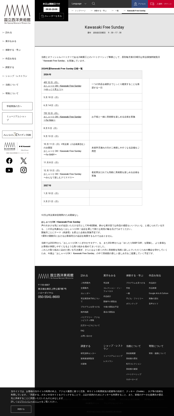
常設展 (106, 283)
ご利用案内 (85, 283)
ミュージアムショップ (16, 118)
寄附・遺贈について (157, 353)
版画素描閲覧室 (87, 358)
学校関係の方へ (14, 106)
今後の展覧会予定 (111, 307)
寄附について (11, 93)
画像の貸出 (153, 298)
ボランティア (132, 304)
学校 (128, 288)
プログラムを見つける (90, 307)
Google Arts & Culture (158, 293)
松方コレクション (133, 364)
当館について (11, 84)
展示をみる (10, 41)
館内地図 (84, 312)
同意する (21, 409)
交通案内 (84, 288)
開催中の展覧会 (110, 301)
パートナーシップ (133, 374)
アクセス (142, 4)
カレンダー (85, 293)
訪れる (8, 32)
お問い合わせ (86, 336)
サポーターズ (132, 379)
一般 (117, 11)
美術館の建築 (132, 369)
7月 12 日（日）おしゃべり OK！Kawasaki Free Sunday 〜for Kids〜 (62, 116)
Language (77, 3)
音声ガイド (153, 304)
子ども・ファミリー (134, 298)
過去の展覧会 (109, 312)
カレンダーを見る (53, 16)
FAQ (82, 331)
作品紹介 (107, 296)
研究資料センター (88, 353)
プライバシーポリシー (30, 401)
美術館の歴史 (132, 358)
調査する (9, 67)
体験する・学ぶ (13, 50)
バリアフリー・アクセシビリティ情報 (90, 318)
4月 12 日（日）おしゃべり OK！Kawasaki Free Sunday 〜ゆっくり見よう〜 (62, 86)
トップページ (80, 11)
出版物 (83, 364)
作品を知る (10, 58)
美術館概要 (131, 353)
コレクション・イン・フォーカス (112, 289)
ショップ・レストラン (16, 76)
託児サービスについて (90, 325)
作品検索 (152, 288)
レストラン (108, 361)
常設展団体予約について (90, 300)
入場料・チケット (164, 4)
